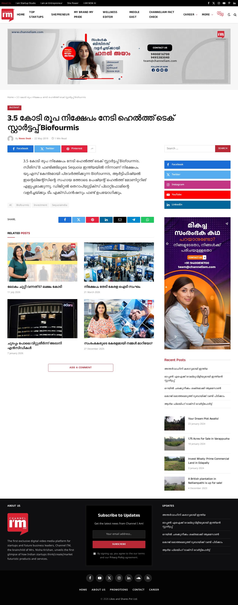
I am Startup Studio (26, 3)
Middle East (134, 14)
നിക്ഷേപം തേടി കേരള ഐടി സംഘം (112, 287)
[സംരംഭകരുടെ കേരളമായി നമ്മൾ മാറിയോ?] (119, 318)
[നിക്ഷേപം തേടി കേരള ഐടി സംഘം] (119, 262)
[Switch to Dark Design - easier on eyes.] (229, 14)
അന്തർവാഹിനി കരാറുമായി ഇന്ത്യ (186, 369)
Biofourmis (22, 205)
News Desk (25, 138)
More (206, 14)
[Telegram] (11, 212)
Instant (14, 107)
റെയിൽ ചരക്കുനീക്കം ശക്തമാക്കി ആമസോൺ (192, 388)
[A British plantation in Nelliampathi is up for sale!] (174, 484)
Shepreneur (60, 14)
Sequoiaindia (59, 205)
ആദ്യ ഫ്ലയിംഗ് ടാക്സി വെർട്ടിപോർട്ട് (188, 404)
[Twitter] (11, 179)
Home (21, 14)
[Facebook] (11, 170)
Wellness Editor (110, 14)
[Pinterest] (11, 195)
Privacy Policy (117, 557)
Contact (138, 589)
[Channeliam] (8, 14)
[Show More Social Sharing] (92, 148)
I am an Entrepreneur (51, 3)
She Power (72, 3)
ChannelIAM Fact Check (161, 14)
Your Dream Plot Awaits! (203, 419)
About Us (98, 589)
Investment (40, 205)
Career (189, 14)
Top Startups (36, 14)
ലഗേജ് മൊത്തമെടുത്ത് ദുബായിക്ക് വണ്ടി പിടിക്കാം (194, 396)
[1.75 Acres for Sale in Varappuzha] (174, 443)
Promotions (119, 589)
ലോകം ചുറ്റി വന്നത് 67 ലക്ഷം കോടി (34, 287)
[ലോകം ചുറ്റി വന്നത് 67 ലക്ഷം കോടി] (42, 262)
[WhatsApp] (11, 220)
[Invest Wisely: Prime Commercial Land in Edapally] (174, 463)
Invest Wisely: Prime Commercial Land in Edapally (208, 461)
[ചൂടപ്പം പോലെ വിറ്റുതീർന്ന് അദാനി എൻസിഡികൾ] (42, 318)
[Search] (235, 15)
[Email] (11, 204)
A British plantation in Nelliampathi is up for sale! (205, 481)
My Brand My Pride (83, 14)
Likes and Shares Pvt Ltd (123, 599)
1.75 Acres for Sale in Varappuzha (208, 439)
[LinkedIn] (11, 187)
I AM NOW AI (89, 3)
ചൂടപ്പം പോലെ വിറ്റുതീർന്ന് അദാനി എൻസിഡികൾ (34, 345)
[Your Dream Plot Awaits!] (174, 423)
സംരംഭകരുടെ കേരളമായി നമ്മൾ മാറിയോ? (118, 343)
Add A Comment (81, 367)
